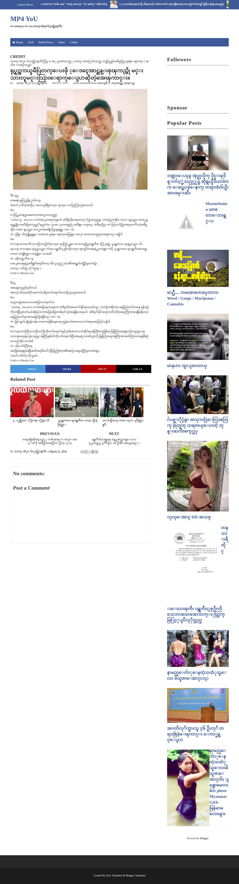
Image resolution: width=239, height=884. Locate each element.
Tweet (32, 369)
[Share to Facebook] (93, 452)
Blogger (204, 838)
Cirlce (138, 369)
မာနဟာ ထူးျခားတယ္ (187, 365)
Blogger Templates (136, 875)
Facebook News (88, 83)
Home (19, 42)
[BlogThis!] (86, 452)
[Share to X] (89, 452)
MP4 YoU (24, 19)
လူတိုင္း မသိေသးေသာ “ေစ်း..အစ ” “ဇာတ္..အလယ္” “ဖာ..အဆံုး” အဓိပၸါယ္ (50, 4)
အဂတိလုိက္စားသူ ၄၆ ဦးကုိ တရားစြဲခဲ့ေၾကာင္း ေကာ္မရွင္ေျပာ (195, 734)
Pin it (102, 369)
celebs (76, 83)
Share (67, 369)
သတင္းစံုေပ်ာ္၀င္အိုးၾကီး (31, 83)
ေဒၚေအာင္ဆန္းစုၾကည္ (123, 83)
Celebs (74, 42)
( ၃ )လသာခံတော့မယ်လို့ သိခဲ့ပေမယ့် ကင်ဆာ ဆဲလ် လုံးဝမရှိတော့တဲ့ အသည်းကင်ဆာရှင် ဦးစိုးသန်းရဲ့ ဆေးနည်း (154, 4)
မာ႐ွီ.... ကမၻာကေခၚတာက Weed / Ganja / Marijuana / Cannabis (192, 298)
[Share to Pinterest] (96, 452)
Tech (31, 42)
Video (61, 42)
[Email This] (82, 452)
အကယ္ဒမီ (102, 83)
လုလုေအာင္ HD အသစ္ (189, 517)
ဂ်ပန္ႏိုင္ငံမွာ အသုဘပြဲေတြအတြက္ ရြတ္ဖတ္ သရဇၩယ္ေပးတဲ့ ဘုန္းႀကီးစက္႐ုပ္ (197, 425)
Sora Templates (114, 875)
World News (45, 42)
